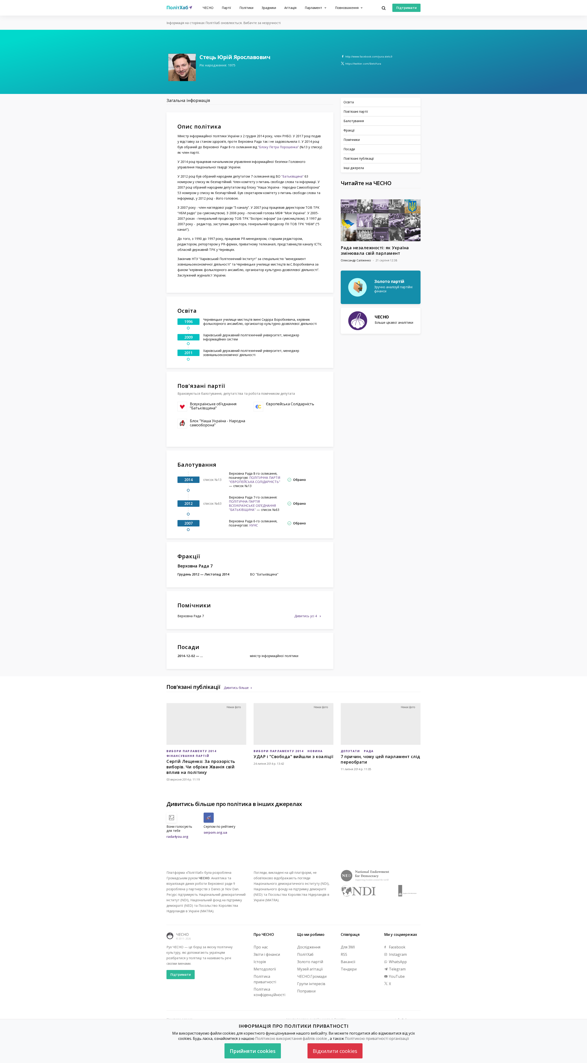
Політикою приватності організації (377, 1038)
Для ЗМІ (348, 947)
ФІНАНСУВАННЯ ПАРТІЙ (187, 756)
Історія (260, 961)
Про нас (261, 947)
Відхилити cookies (335, 1050)
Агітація (290, 7)
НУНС (253, 525)
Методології (265, 969)
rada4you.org (177, 836)
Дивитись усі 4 (306, 616)
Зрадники (269, 7)
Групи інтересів (311, 983)
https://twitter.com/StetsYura (363, 63)
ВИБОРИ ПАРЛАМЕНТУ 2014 (191, 751)
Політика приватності (265, 979)
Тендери (349, 969)
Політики (246, 7)
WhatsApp (397, 961)
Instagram (397, 954)
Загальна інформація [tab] (188, 100)
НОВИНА (315, 751)
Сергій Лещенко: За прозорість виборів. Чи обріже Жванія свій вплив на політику (200, 767)
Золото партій (310, 961)
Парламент (314, 7)
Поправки (306, 991)
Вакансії (348, 961)
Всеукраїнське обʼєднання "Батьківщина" (213, 406)
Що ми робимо (310, 934)
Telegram (397, 969)
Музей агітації (310, 969)
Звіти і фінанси (267, 954)
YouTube (396, 976)
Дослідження (308, 947)
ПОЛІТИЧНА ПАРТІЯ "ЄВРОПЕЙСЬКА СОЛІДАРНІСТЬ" (254, 479)
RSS (344, 954)
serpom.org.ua (215, 832)
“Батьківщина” (292, 176)
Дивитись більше (236, 687)
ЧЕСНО (208, 7)
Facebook (396, 947)
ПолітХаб (305, 954)
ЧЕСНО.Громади (312, 976)
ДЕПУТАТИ (350, 751)
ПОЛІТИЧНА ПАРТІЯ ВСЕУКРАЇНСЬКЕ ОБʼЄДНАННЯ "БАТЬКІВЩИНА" (252, 505)
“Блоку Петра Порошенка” (278, 147)
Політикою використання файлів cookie (291, 1038)
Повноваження (347, 7)
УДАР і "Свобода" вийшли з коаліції (293, 756)
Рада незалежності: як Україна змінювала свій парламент (375, 250)
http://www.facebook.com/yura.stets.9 (368, 56)
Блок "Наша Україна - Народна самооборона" (217, 423)
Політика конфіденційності (269, 992)
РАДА (369, 751)
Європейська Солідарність (290, 404)
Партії (226, 7)
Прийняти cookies (253, 1050)
